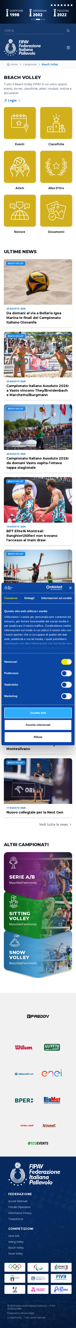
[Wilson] (24, 1047)
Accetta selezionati (38, 724)
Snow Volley (15, 1253)
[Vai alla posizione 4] (41, 19)
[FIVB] (61, 1278)
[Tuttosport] (49, 1125)
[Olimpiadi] (14, 1267)
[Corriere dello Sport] (27, 1125)
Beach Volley (16, 1247)
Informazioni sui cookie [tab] (56, 598)
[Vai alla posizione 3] (38, 19)
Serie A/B (13, 1236)
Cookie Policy (14, 1317)
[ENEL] (52, 1074)
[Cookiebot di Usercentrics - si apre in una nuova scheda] (47, 587)
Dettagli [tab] (29, 598)
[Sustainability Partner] (38, 1143)
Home (14, 64)
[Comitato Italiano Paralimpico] (37, 1278)
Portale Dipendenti (19, 1207)
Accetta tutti (38, 712)
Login (12, 100)
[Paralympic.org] (37, 1267)
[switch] (66, 673)
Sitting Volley (15, 1241)
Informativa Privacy (19, 1213)
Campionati (30, 64)
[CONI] (14, 1278)
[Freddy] (38, 1016)
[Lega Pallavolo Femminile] (37, 1289)
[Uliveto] (52, 1047)
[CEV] (14, 1289)
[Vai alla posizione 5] (44, 19)
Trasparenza (15, 1219)
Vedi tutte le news (53, 824)
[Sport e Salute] (61, 1267)
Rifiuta (38, 737)
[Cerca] (68, 31)
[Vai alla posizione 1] (31, 19)
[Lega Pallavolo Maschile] (61, 1289)
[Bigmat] (52, 1100)
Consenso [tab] (11, 598)
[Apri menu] (68, 47)
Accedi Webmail (17, 1201)
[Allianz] (24, 1074)
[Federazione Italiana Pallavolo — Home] (22, 47)
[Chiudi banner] (70, 587)
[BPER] (24, 1100)
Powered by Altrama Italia (20, 1313)
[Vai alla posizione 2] (34, 19)
